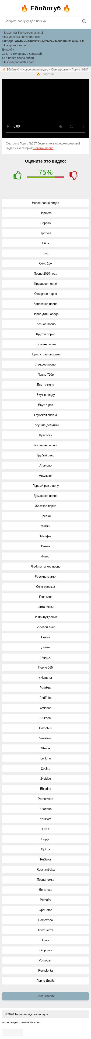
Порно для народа (46, 314)
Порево (45, 223)
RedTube (45, 698)
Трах (45, 253)
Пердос (45, 657)
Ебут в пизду (45, 395)
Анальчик (45, 475)
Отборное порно (45, 294)
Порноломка (45, 879)
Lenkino (45, 758)
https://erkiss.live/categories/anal (22, 32)
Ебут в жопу (45, 384)
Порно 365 (45, 667)
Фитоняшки (45, 607)
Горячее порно (45, 344)
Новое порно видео (45, 203)
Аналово (45, 465)
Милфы (45, 536)
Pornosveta (45, 799)
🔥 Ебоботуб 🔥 (46, 8)
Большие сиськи (45, 445)
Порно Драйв (45, 980)
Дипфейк (8, 49)
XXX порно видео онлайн (18, 58)
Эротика (45, 233)
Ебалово (45, 809)
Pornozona (45, 920)
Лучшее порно (45, 364)
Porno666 (45, 728)
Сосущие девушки (46, 425)
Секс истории (46, 996)
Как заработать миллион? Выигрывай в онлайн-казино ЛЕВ (43, 41)
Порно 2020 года (45, 273)
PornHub (45, 687)
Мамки (45, 526)
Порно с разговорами (45, 354)
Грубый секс (45, 455)
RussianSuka (46, 869)
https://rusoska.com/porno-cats (21, 37)
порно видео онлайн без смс (21, 1022)
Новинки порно (43, 148)
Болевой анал (46, 627)
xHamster (45, 677)
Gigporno (45, 950)
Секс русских (45, 586)
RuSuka (45, 859)
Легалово (45, 889)
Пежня (45, 637)
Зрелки (46, 516)
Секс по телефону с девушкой (22, 53)
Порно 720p (46, 374)
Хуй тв (45, 849)
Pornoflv (45, 900)
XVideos (45, 708)
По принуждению (46, 617)
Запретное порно (45, 304)
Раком (45, 546)
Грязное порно (45, 324)
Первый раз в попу (45, 485)
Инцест (46, 556)
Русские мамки (45, 576)
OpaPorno (45, 910)
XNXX (45, 829)
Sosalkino (45, 738)
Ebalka (45, 768)
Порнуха (46, 213)
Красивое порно (45, 283)
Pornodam (45, 960)
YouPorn (45, 819)
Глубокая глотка (45, 415)
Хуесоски (45, 435)
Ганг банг (45, 597)
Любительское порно (45, 566)
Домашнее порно (45, 496)
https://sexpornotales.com (18, 62)
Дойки (45, 647)
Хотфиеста (45, 930)
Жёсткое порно (45, 506)
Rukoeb (45, 718)
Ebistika (45, 788)
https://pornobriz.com (15, 45)
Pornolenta (45, 970)
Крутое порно (45, 334)
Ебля (45, 243)
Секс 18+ (45, 263)
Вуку (45, 940)
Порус (45, 839)
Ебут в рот (45, 405)
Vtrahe (45, 748)
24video (45, 778)
